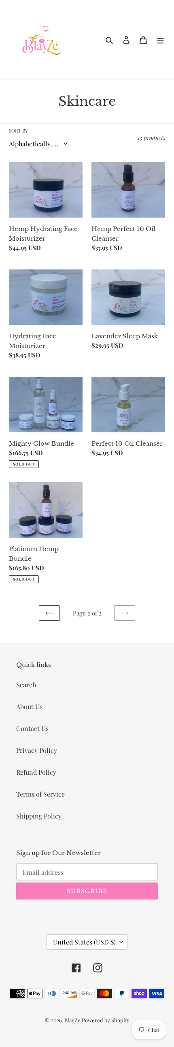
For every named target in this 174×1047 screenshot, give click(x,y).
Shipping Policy (39, 816)
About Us (29, 706)
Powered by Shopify (105, 1020)
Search (26, 684)
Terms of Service (40, 794)
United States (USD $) (84, 942)
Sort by (18, 130)
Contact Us (32, 728)
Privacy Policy (36, 750)
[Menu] (160, 40)
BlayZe (73, 1020)
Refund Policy (36, 772)
